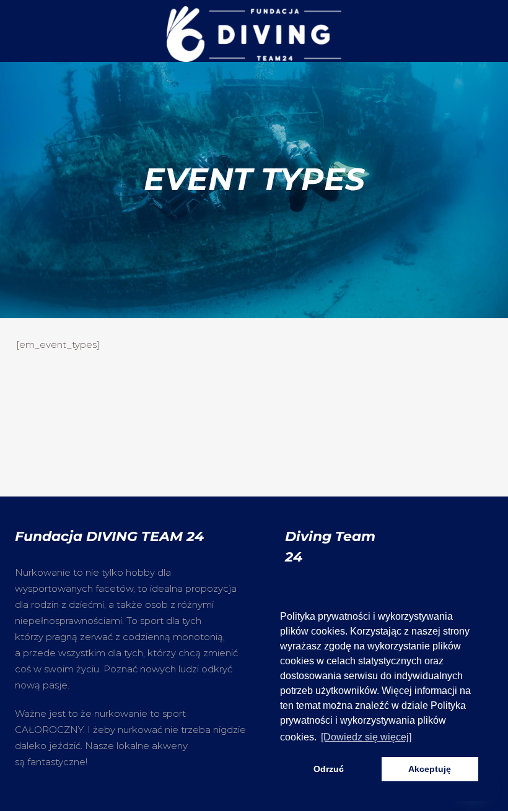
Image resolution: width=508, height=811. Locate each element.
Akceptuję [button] (429, 769)
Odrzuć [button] (328, 769)
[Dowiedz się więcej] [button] (366, 737)
